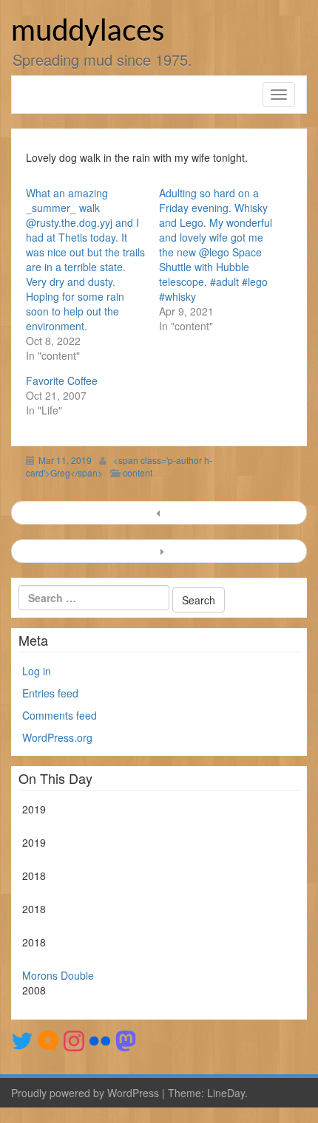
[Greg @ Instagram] (74, 1039)
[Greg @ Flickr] (99, 1039)
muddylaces (87, 32)
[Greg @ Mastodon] (125, 1039)
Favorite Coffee (62, 380)
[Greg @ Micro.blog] (48, 1039)
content (137, 472)
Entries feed (50, 693)
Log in (36, 670)
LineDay (226, 1092)
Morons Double (58, 975)
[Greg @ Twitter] (22, 1039)
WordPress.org (57, 737)
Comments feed (59, 715)
